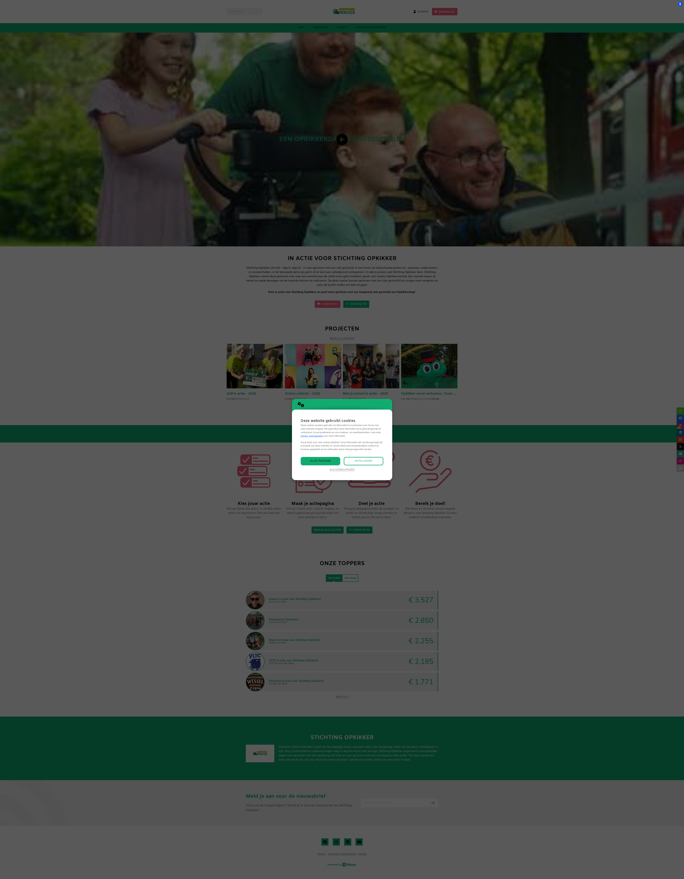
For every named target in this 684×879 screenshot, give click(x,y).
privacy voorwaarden (312, 436)
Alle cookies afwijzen (342, 469)
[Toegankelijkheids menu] (680, 4)
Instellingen (363, 460)
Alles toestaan (320, 460)
